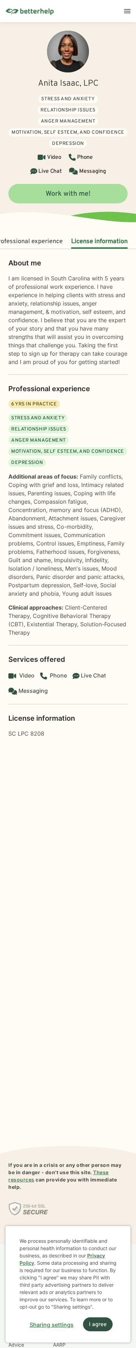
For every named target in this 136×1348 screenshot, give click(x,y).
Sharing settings (52, 1324)
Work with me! (68, 194)
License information (99, 242)
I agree (98, 1324)
